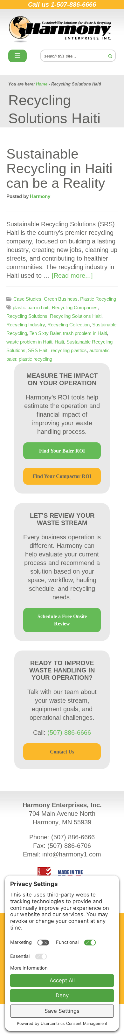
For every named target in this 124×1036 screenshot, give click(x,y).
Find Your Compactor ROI (62, 476)
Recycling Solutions (26, 316)
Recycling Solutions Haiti (75, 316)
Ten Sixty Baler (45, 333)
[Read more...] (72, 275)
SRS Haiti (38, 350)
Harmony (62, 29)
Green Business (61, 299)
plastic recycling (35, 359)
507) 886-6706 (70, 845)
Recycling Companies (75, 307)
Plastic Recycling (98, 299)
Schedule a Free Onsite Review (62, 620)
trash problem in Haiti (85, 333)
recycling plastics (69, 350)
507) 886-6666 (74, 837)
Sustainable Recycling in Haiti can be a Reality (59, 168)
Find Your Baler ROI (62, 450)
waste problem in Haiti (29, 341)
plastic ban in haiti (31, 307)
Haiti (59, 341)
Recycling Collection (68, 324)
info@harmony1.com (71, 854)
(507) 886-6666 (69, 732)
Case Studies (27, 299)
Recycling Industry (25, 324)
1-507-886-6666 (73, 4)
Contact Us (62, 751)
